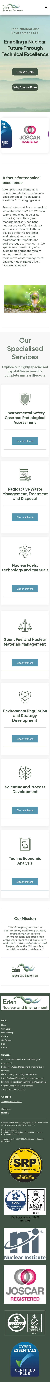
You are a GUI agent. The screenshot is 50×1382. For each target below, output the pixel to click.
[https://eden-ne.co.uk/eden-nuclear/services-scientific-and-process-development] (25, 772)
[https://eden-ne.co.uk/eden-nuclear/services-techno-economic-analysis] (25, 844)
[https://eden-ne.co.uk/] (13, 7)
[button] (46, 7)
